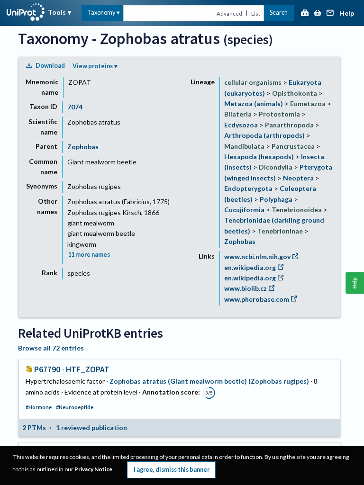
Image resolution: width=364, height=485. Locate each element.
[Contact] (330, 13)
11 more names (89, 254)
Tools (57, 12)
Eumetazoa (308, 103)
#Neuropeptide (74, 407)
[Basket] (317, 13)
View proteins (93, 66)
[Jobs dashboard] (305, 13)
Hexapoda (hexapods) (259, 157)
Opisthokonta (294, 93)
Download (50, 65)
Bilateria (238, 114)
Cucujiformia (244, 210)
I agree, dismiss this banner (171, 469)
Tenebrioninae (280, 231)
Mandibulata (244, 146)
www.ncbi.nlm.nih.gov (257, 256)
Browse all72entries (51, 348)
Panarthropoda (289, 125)
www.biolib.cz (245, 288)
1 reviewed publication (91, 427)
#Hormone (39, 407)
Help (346, 13)
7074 (74, 107)
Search (279, 12)
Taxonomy (101, 12)
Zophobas (83, 147)
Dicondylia (275, 167)
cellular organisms (253, 82)
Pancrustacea (293, 146)
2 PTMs (34, 427)
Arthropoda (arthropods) (264, 135)
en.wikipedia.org (250, 267)
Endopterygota (248, 188)
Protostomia (279, 114)
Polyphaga (276, 199)
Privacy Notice (93, 469)
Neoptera (298, 178)
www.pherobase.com (256, 299)
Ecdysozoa (241, 125)
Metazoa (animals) (253, 103)
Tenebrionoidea (297, 210)
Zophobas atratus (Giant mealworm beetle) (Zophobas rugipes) (209, 381)
